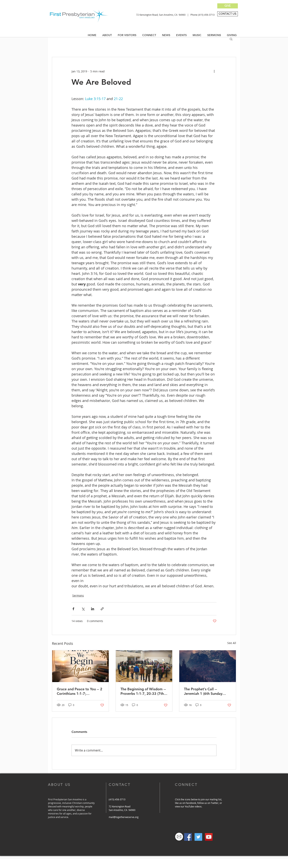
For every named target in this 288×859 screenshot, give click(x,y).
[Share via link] (102, 609)
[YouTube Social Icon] (209, 837)
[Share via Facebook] (73, 609)
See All (231, 643)
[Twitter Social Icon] (198, 837)
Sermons (78, 595)
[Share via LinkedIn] (92, 609)
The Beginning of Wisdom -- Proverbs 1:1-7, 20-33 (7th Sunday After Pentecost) (143, 691)
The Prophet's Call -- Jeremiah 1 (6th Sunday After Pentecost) (203, 691)
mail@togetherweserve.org (124, 817)
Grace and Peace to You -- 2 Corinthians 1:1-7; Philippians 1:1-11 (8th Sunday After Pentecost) (79, 691)
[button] (166, 35)
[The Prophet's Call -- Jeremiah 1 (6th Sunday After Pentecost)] (207, 666)
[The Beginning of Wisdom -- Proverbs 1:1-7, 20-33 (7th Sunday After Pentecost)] (144, 666)
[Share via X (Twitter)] (83, 609)
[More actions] (214, 71)
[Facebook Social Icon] (188, 837)
